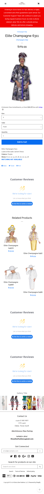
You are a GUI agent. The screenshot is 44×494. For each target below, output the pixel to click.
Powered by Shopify (35, 482)
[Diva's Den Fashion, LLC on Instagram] (29, 457)
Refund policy (31, 471)
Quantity (4, 132)
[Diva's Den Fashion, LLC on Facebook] (15, 457)
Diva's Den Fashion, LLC (21, 482)
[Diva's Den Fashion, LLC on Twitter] (11, 457)
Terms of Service (20, 471)
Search (11, 471)
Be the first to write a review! (22, 204)
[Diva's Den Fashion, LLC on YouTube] (32, 457)
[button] (3, 403)
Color (3, 123)
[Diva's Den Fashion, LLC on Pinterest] (19, 457)
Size (3, 113)
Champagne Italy (22, 32)
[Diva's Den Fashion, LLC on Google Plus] (24, 457)
